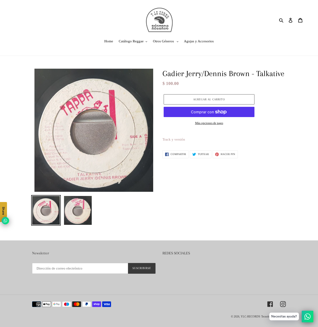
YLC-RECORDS (250, 316)
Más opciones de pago (209, 123)
